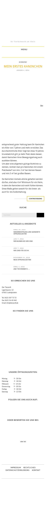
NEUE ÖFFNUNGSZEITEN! (22, 260)
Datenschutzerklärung (18, 470)
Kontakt (36, 470)
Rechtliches (29, 468)
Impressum (16, 468)
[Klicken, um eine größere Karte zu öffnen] (17, 341)
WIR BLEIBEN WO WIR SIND (23, 241)
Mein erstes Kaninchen (23, 66)
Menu (23, 49)
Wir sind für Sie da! (21, 250)
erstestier (23, 62)
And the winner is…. (21, 269)
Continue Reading (35, 198)
